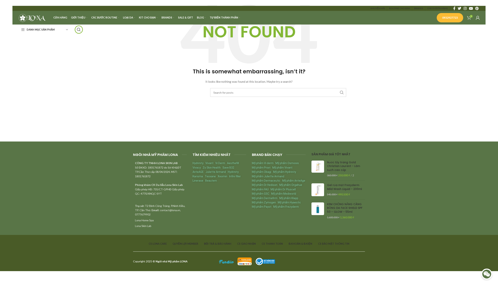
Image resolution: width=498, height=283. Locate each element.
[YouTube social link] (471, 8)
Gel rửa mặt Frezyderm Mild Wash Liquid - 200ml (344, 187)
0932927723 (450, 17)
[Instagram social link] (465, 8)
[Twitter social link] (459, 8)
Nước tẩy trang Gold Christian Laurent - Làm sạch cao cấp (343, 166)
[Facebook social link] (454, 8)
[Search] (79, 29)
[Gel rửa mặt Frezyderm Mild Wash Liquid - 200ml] (317, 189)
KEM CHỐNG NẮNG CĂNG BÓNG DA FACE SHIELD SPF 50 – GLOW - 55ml (344, 208)
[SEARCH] (341, 92)
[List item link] (160, 220)
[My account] (478, 18)
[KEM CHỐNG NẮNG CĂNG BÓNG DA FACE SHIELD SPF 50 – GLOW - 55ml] (317, 210)
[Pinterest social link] (477, 8)
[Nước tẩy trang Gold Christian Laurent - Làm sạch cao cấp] (317, 169)
